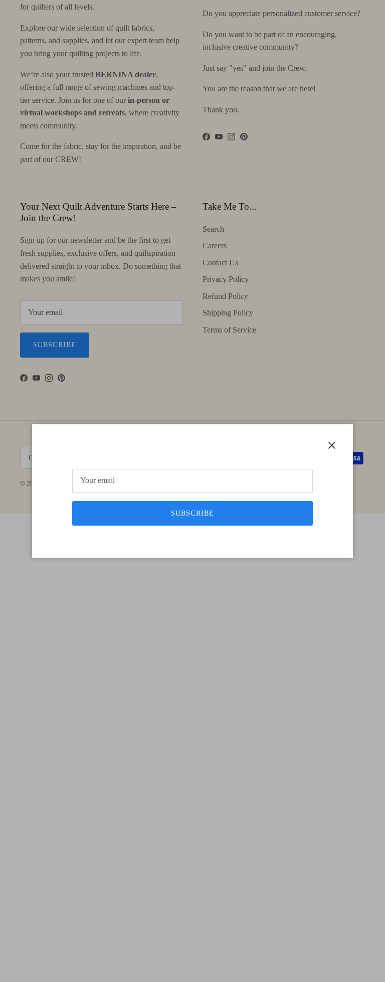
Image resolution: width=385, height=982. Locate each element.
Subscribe (192, 513)
